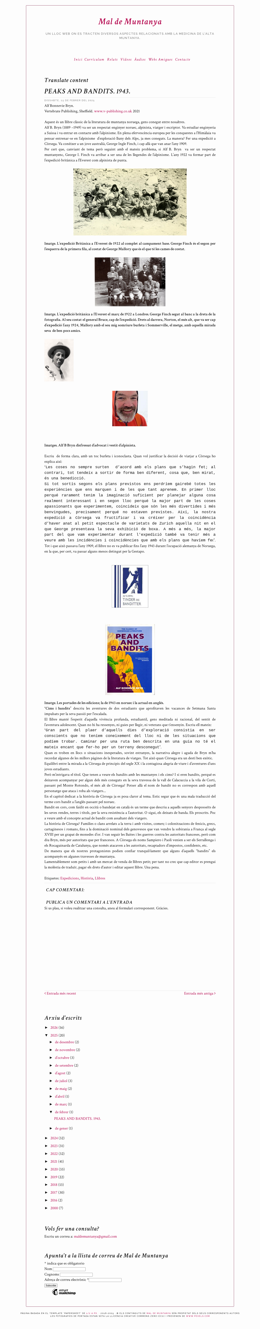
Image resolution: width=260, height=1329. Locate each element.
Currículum (94, 59)
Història (87, 878)
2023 (54, 1145)
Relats (112, 59)
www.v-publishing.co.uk (113, 111)
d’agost (60, 1073)
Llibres (100, 878)
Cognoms (52, 1274)
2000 (54, 1208)
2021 (54, 1161)
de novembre (65, 1049)
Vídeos (126, 59)
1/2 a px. (92, 1313)
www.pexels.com (198, 1316)
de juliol (61, 1080)
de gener (62, 1128)
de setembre (64, 1065)
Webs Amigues (160, 59)
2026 (54, 1027)
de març (61, 1104)
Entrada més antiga (199, 993)
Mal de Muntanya (130, 21)
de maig (61, 1088)
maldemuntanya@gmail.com (95, 1236)
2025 (54, 1035)
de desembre (65, 1042)
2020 (54, 1169)
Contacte (182, 59)
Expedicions (69, 878)
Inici (78, 59)
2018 (54, 1184)
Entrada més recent (61, 993)
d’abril (60, 1096)
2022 (54, 1153)
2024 (54, 1138)
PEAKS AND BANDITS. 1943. (77, 1118)
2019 (54, 1177)
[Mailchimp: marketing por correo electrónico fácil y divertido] (63, 1294)
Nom (48, 1268)
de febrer (62, 1112)
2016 (54, 1200)
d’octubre (62, 1057)
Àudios (140, 59)
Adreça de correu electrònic (66, 1279)
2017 (54, 1192)
